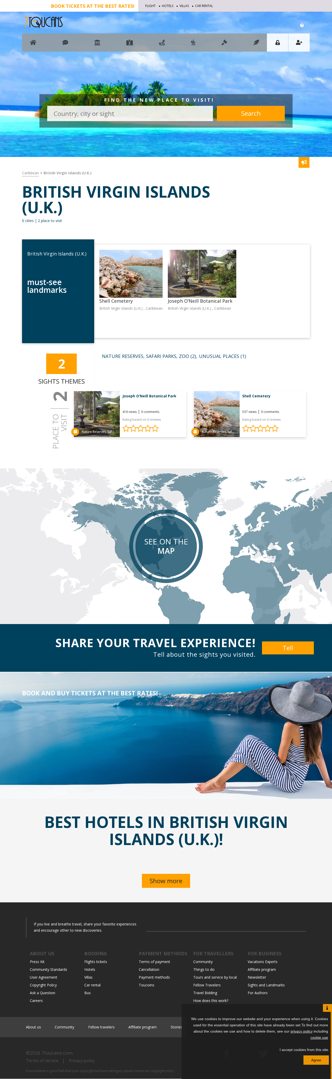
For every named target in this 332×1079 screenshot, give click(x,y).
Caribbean (30, 172)
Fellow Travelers (207, 985)
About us (33, 1027)
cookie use (319, 1037)
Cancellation (149, 969)
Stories (176, 1027)
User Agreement (43, 977)
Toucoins (146, 985)
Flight (150, 6)
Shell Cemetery (256, 395)
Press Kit (37, 961)
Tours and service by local (215, 977)
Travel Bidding (205, 992)
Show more (166, 880)
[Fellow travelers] (193, 45)
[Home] (33, 45)
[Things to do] (97, 45)
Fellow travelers (101, 1027)
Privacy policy (82, 1060)
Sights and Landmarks (266, 985)
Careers (36, 1000)
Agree (316, 1060)
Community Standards (48, 969)
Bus (87, 992)
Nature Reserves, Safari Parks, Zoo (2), (149, 356)
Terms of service (42, 1060)
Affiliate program (262, 969)
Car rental (204, 6)
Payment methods (154, 977)
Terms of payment (154, 961)
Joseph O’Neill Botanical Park (149, 395)
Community (203, 961)
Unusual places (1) (222, 356)
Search (251, 113)
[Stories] (256, 45)
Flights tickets (95, 961)
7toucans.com (57, 1053)
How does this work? (210, 1000)
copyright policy (162, 1071)
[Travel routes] (162, 45)
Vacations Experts (263, 961)
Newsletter (257, 977)
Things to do (204, 969)
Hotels (167, 6)
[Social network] (65, 45)
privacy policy (301, 1031)
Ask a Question (42, 992)
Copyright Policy (43, 985)
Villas (184, 6)
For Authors (258, 992)
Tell (288, 648)
